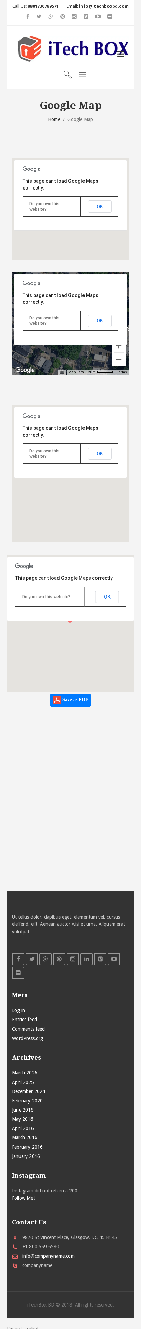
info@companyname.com (48, 1256)
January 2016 (26, 1156)
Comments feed (28, 1029)
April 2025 (23, 1082)
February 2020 (27, 1100)
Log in (18, 1010)
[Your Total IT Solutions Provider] (70, 49)
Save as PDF (74, 699)
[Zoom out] (119, 359)
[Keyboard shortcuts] (62, 372)
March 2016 (24, 1137)
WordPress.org (27, 1038)
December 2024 (28, 1091)
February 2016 (27, 1147)
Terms (122, 372)
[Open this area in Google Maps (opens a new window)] (25, 370)
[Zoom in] (119, 345)
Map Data (76, 372)
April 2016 (23, 1128)
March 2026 (24, 1072)
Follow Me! (23, 1198)
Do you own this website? (46, 596)
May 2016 (22, 1119)
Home (54, 119)
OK (100, 206)
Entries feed (24, 1019)
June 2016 (23, 1110)
